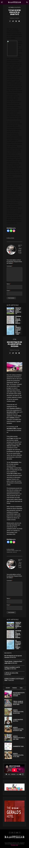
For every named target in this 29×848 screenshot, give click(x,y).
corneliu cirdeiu (11, 550)
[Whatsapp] (11, 230)
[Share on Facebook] (10, 21)
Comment (9, 266)
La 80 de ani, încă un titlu (11, 673)
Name (9, 284)
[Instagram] (14, 230)
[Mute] (20, 774)
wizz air (15, 552)
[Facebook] (8, 230)
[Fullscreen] (22, 774)
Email (8, 290)
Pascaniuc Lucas (14, 845)
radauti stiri (18, 550)
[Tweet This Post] (13, 21)
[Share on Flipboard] (16, 21)
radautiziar (9, 552)
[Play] (6, 774)
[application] (14, 770)
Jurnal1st (19, 250)
